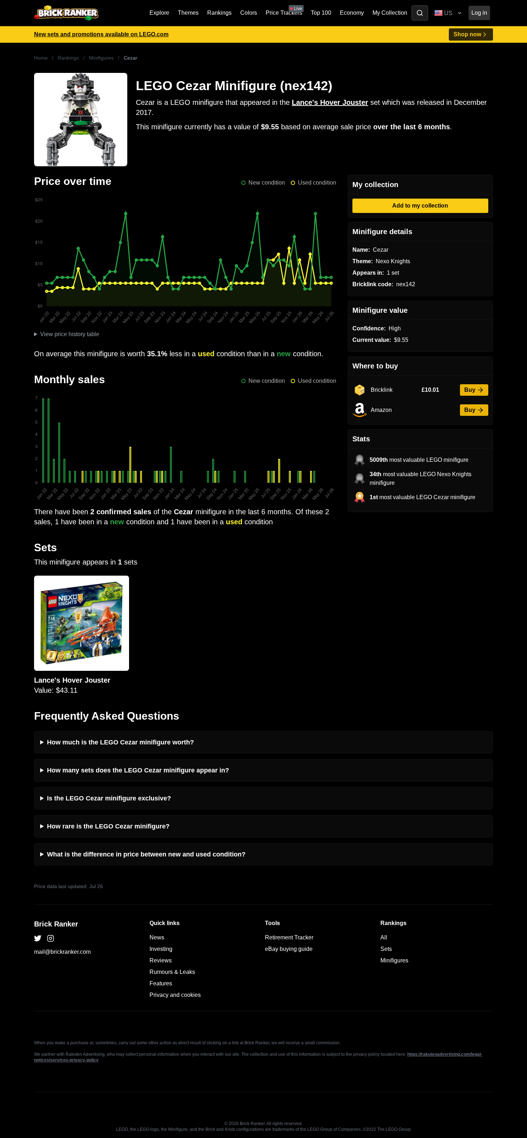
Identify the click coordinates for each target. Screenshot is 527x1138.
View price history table (69, 334)
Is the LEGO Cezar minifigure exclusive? (109, 798)
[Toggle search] (420, 12)
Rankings (219, 13)
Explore (159, 13)
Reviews (160, 960)
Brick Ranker (56, 924)
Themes (188, 13)
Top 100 (321, 13)
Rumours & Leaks (172, 972)
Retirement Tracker (289, 937)
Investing (160, 949)
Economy (352, 13)
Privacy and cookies (175, 995)
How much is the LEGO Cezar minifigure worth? (120, 742)
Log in (479, 13)
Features (160, 983)
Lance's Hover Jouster (330, 102)
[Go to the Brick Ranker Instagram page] (50, 938)
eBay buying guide (289, 949)
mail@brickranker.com (62, 952)
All (383, 937)
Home (41, 58)
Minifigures (101, 58)
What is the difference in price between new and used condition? (146, 854)
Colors (248, 13)
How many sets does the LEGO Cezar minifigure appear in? (138, 770)
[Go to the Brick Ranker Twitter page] (37, 938)
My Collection (389, 13)
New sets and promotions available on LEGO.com (101, 34)
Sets (386, 949)
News (156, 937)
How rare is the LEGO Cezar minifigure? (108, 826)
